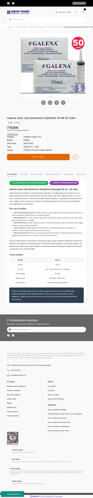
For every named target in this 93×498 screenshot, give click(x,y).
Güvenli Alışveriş (13, 416)
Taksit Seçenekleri (53, 174)
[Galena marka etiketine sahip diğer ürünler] (14, 112)
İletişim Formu (12, 407)
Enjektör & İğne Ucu (32, 137)
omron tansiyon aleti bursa (57, 418)
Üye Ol (69, 12)
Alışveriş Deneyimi (84, 174)
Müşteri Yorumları (79, 3)
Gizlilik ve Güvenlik (13, 390)
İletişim (9, 403)
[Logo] (18, 12)
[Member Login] (56, 12)
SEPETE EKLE (38, 157)
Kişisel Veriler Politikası (56, 399)
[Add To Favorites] (75, 157)
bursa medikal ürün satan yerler (59, 422)
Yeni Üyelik (52, 386)
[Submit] (10, 329)
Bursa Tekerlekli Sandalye (57, 409)
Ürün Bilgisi (12, 174)
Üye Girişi (62, 12)
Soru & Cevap (37, 174)
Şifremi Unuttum (53, 395)
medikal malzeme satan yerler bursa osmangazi (65, 414)
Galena (27, 140)
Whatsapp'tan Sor (14, 494)
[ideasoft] (34, 496)
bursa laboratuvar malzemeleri (59, 426)
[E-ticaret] (46, 496)
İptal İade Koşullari (13, 395)
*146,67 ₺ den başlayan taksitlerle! (18, 130)
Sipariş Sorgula (12, 411)
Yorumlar (24, 174)
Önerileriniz (68, 174)
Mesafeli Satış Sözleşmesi (16, 386)
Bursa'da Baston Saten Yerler (58, 431)
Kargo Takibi (11, 399)
